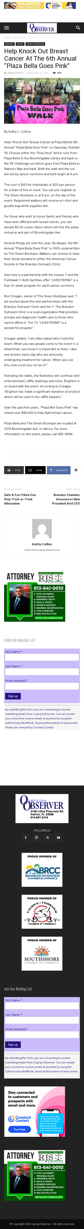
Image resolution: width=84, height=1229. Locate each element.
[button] (6, 27)
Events (20, 44)
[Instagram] (36, 838)
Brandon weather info (34, 770)
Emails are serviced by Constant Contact (29, 727)
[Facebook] (25, 838)
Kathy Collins (15, 72)
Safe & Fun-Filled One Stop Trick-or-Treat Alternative (20, 499)
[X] (47, 838)
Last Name (13, 666)
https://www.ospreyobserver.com (42, 549)
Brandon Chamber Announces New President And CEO (66, 499)
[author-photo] (42, 538)
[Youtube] (58, 838)
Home (7, 37)
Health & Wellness (35, 44)
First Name (13, 652)
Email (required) (16, 681)
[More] (76, 470)
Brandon (20, 37)
